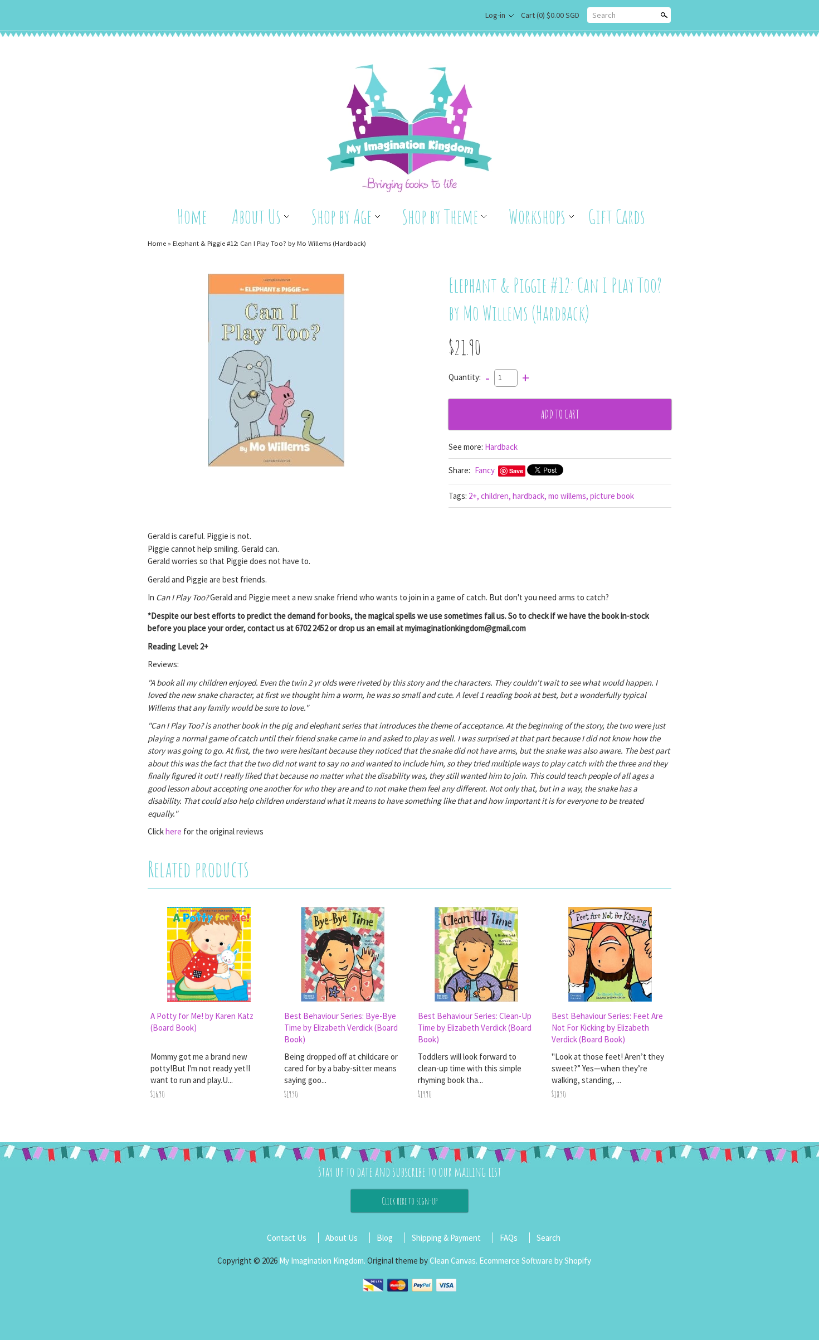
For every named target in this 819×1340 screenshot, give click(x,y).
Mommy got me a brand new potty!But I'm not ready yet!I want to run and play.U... (200, 1068)
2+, (474, 496)
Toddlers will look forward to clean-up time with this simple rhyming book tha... (469, 1068)
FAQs (509, 1237)
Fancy (485, 470)
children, (496, 496)
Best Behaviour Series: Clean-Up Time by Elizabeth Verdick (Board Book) (475, 1028)
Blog (385, 1237)
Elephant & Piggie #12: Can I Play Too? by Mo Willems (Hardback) (269, 243)
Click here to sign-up (409, 1201)
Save (516, 471)
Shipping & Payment (446, 1237)
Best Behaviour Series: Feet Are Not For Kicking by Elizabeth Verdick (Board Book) (607, 1028)
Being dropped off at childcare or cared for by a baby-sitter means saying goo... (341, 1068)
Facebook (463, 15)
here (173, 831)
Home (192, 216)
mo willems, (568, 496)
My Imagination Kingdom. (323, 1260)
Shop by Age (341, 216)
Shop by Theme (440, 216)
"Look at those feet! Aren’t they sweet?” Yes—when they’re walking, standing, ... (608, 1068)
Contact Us (286, 1237)
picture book (612, 496)
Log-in (495, 15)
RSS (445, 15)
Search (604, 15)
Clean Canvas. (453, 1260)
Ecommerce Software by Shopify (535, 1260)
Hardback (501, 446)
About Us (256, 216)
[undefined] (276, 371)
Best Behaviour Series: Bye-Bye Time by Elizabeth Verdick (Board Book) (341, 1028)
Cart (550, 15)
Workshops (537, 216)
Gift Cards (616, 216)
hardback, (530, 496)
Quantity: (464, 377)
